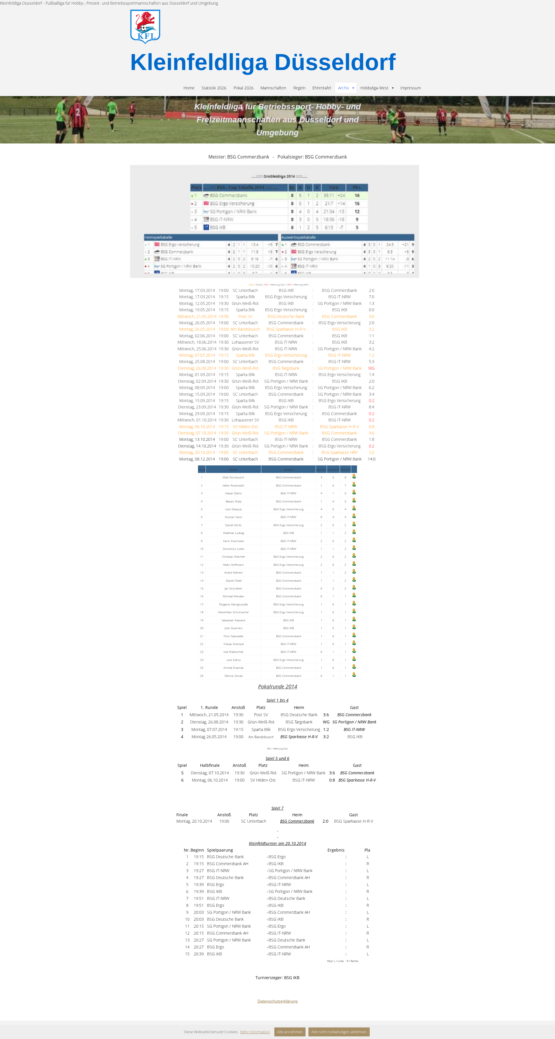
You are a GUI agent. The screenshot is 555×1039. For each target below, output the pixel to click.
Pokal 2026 (244, 88)
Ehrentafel (321, 88)
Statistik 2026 (213, 88)
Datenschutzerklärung (278, 1001)
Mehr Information (255, 1031)
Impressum (410, 88)
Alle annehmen (290, 1031)
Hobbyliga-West (377, 88)
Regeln (299, 88)
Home (189, 88)
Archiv (346, 88)
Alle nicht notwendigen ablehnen (339, 1031)
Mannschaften (273, 88)
